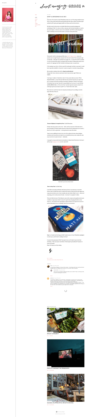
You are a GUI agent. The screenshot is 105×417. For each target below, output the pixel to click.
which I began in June (71, 56)
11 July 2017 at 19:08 (56, 265)
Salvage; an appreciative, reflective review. (60, 403)
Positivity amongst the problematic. (58, 368)
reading (36, 23)
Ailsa (51, 265)
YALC (35, 26)
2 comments (51, 335)
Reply (51, 275)
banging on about (56, 141)
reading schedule (37, 24)
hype (36, 20)
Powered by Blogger (61, 411)
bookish (36, 19)
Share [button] (36, 14)
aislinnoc (52, 278)
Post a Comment (51, 370)
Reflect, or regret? (53, 333)
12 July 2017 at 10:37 (57, 278)
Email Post (50, 258)
